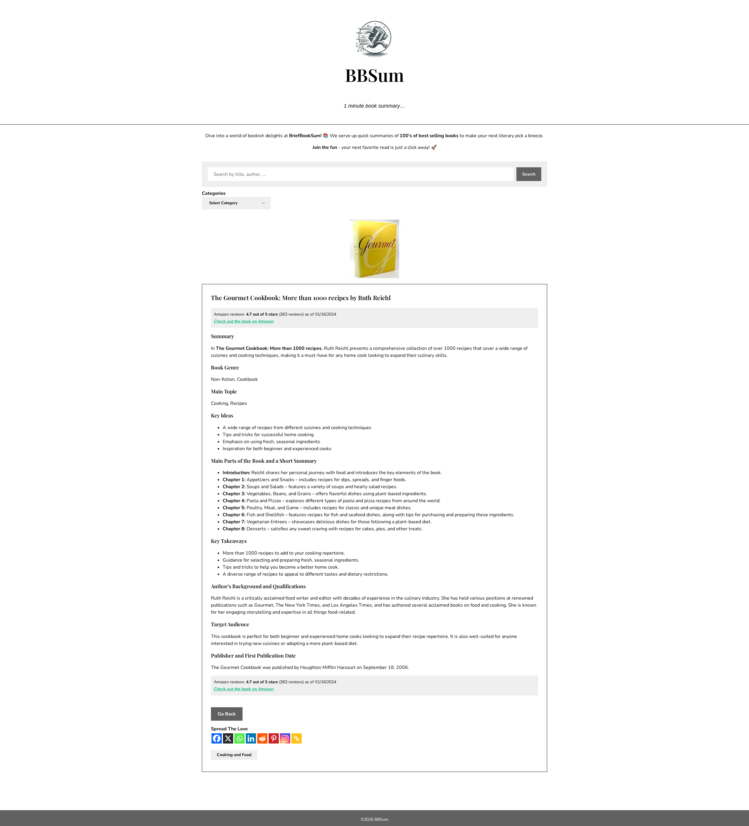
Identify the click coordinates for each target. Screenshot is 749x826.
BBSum (374, 74)
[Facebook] (217, 738)
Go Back (227, 714)
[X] (228, 738)
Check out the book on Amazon (244, 321)
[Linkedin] (251, 738)
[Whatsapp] (239, 738)
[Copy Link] (296, 738)
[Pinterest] (274, 738)
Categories (214, 193)
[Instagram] (285, 738)
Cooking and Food (234, 755)
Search (528, 174)
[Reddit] (262, 738)
